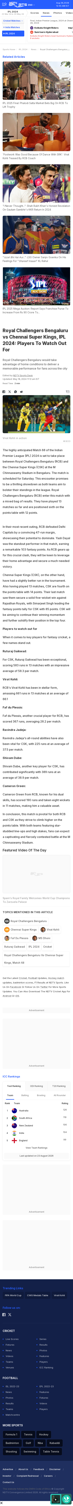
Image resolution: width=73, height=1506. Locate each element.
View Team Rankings (36, 1147)
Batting (25, 1095)
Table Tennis (51, 1451)
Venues (10, 1367)
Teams (9, 1361)
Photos (58, 12)
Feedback (38, 1469)
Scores (34, 12)
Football (33, 978)
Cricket (47, 946)
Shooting (11, 1451)
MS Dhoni (44, 938)
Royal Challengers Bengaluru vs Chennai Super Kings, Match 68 (33, 959)
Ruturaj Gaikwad (14, 946)
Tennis (28, 1434)
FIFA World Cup (13, 1295)
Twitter (44, 987)
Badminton (12, 1442)
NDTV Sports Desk (23, 375)
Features (44, 1356)
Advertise (8, 1469)
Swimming (30, 1451)
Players (44, 1361)
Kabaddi (55, 1442)
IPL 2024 (13, 12)
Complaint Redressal (28, 1476)
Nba (40, 1442)
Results (43, 1344)
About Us (23, 1469)
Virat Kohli (53, 929)
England (23, 1140)
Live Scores (12, 1339)
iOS (17, 995)
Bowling (41, 1095)
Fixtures (10, 1344)
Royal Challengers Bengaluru (29, 921)
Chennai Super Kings (24, 929)
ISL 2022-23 (12, 1386)
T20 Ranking (59, 1086)
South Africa (25, 1118)
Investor (7, 1476)
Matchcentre (13, 1414)
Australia (23, 1110)
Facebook (15, 987)
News (46, 12)
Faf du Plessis (19, 938)
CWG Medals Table (37, 1295)
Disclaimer (55, 1469)
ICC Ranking (46, 1367)
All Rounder (60, 1095)
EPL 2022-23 (47, 1386)
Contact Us (8, 1482)
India (21, 1133)
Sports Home (9, 49)
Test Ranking (14, 1086)
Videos (9, 1356)
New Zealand (26, 1125)
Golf (28, 1442)
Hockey (43, 1434)
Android (7, 995)
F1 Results (40, 982)
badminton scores (23, 982)
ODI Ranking (36, 1086)
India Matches (12, 27)
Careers (48, 1476)
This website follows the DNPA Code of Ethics (27, 1489)
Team (10, 1095)
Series (43, 1339)
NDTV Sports (56, 982)
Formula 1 (11, 1434)
